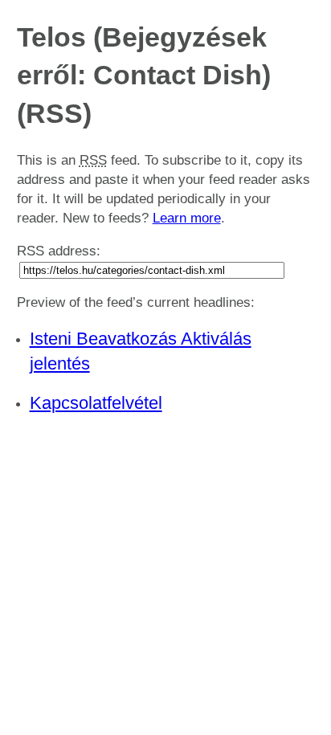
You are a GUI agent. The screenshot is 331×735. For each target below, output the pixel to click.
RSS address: (58, 251)
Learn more (187, 218)
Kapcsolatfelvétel (96, 403)
